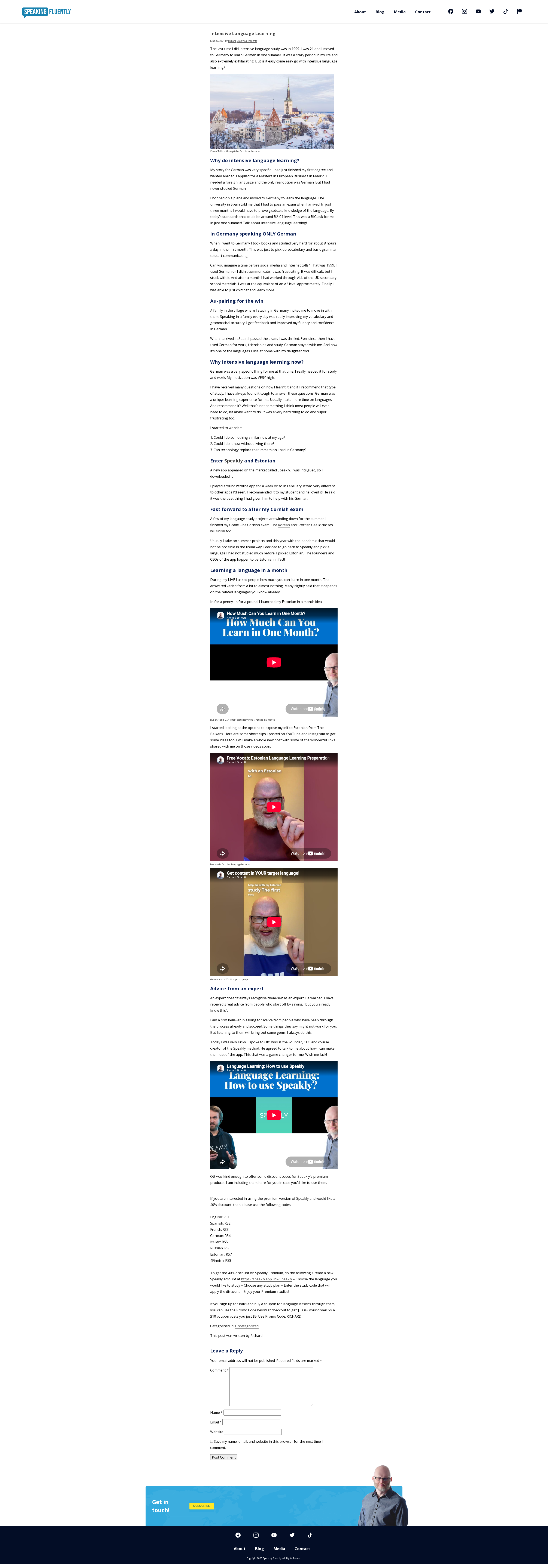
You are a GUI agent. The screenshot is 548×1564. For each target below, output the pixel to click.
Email (216, 1422)
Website (216, 1431)
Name (216, 1412)
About (360, 11)
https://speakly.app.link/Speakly (266, 1279)
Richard (232, 40)
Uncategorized (247, 1326)
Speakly (233, 460)
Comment (219, 1370)
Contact (423, 11)
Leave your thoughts (247, 40)
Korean (284, 525)
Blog (379, 11)
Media (400, 11)
